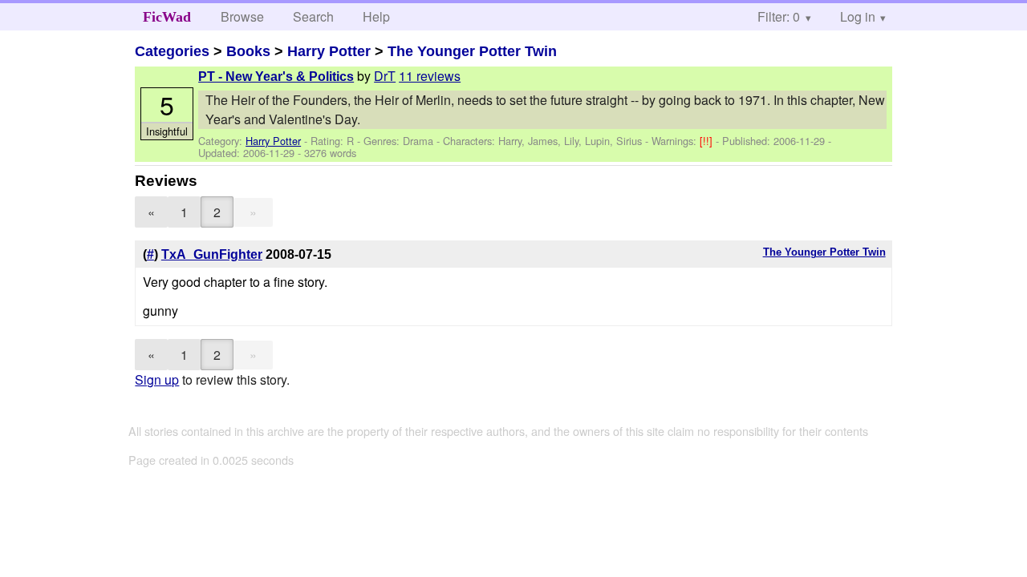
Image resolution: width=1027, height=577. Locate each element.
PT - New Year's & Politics (276, 76)
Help (376, 16)
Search (313, 16)
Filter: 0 (778, 16)
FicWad (167, 17)
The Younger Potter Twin (472, 51)
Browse (242, 16)
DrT (385, 76)
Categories (172, 51)
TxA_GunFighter (211, 254)
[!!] (708, 140)
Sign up (157, 379)
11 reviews (430, 76)
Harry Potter (329, 51)
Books (248, 51)
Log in (857, 16)
